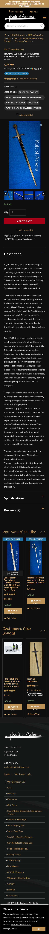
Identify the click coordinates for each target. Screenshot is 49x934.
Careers (11, 883)
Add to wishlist (26, 114)
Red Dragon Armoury (14, 49)
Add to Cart (14, 611)
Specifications (14, 498)
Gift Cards (12, 805)
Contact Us (12, 895)
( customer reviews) (27, 78)
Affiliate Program (15, 872)
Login (7, 774)
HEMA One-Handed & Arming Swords (24, 97)
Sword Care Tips (15, 831)
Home (5, 34)
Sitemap (11, 889)
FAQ (9, 787)
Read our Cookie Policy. (21, 924)
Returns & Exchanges (17, 819)
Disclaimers (12, 866)
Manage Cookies (10, 928)
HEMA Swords (17, 35)
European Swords (23, 41)
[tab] (24, 254)
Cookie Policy (13, 860)
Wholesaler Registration (18, 878)
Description (12, 254)
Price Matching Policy (17, 848)
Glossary (11, 793)
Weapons (33, 103)
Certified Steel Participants (20, 842)
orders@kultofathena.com (16, 767)
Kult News (12, 799)
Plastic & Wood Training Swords (23, 108)
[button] (24, 69)
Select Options (36, 707)
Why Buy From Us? (16, 781)
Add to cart (24, 221)
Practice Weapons (15, 103)
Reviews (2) (12, 510)
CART (35, 11)
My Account (17, 11)
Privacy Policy (14, 854)
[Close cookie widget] (38, 929)
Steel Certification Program (20, 837)
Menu (45, 17)
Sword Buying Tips (16, 825)
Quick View (11, 618)
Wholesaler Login (23, 774)
